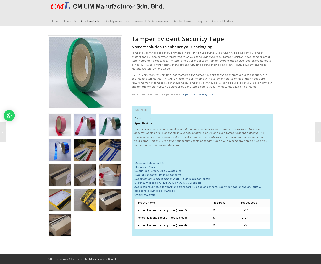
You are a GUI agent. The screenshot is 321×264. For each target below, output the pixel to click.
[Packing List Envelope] (318, 132)
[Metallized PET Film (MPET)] (3, 132)
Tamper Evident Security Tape (197, 94)
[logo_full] (108, 8)
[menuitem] (54, 21)
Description (141, 110)
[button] (9, 115)
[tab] (141, 110)
